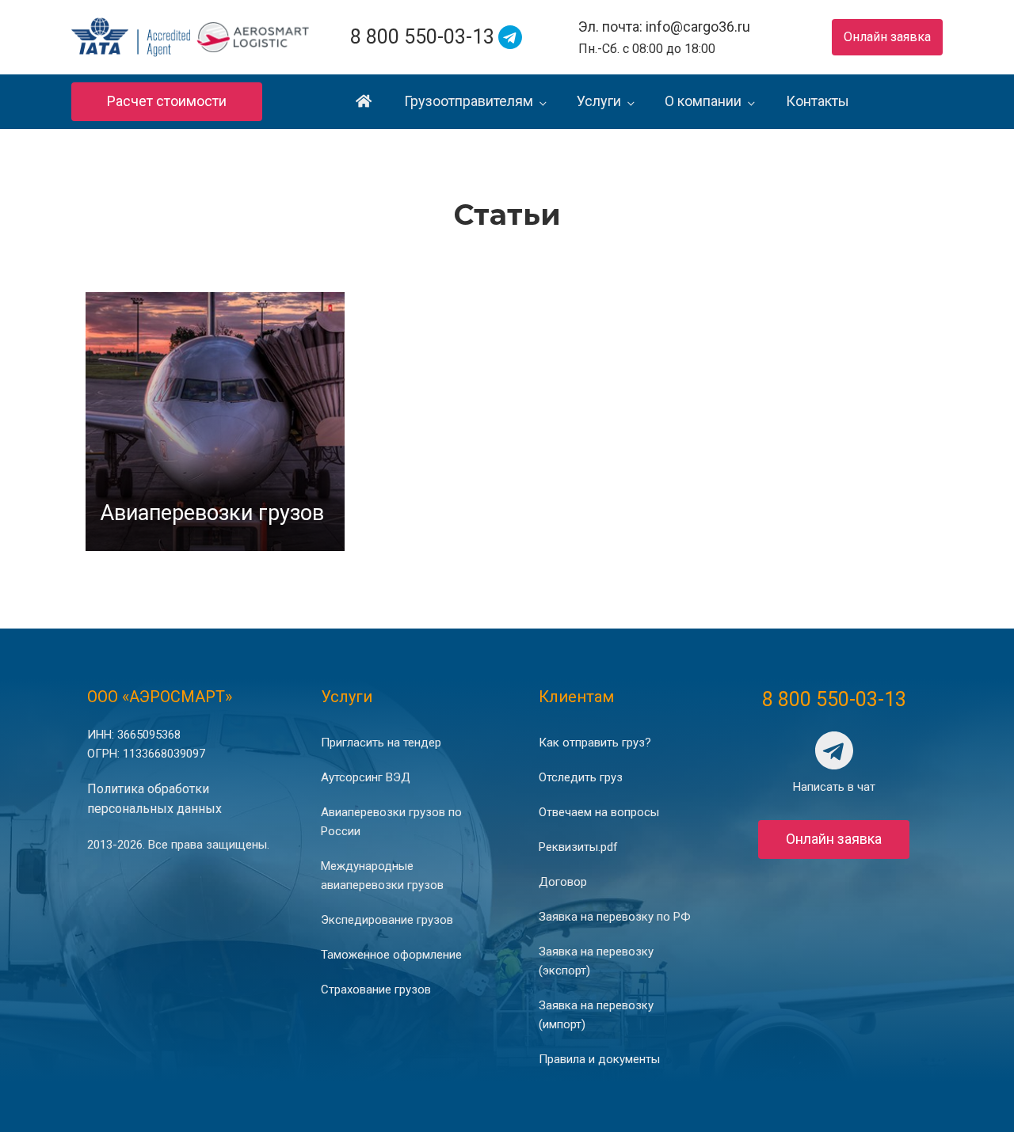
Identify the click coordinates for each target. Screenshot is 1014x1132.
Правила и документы (599, 1059)
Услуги (599, 101)
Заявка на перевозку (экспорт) (596, 961)
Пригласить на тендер (381, 742)
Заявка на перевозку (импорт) (596, 1014)
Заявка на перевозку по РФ (615, 917)
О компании (703, 101)
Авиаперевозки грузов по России (391, 821)
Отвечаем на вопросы (599, 812)
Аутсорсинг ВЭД (365, 777)
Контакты (817, 101)
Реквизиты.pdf (578, 847)
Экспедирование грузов (387, 920)
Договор (563, 882)
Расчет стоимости (167, 101)
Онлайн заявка (887, 36)
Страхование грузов (376, 989)
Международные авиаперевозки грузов (382, 875)
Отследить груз (581, 777)
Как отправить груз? (595, 742)
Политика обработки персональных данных (154, 799)
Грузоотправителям (468, 101)
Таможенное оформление (391, 955)
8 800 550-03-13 (422, 36)
